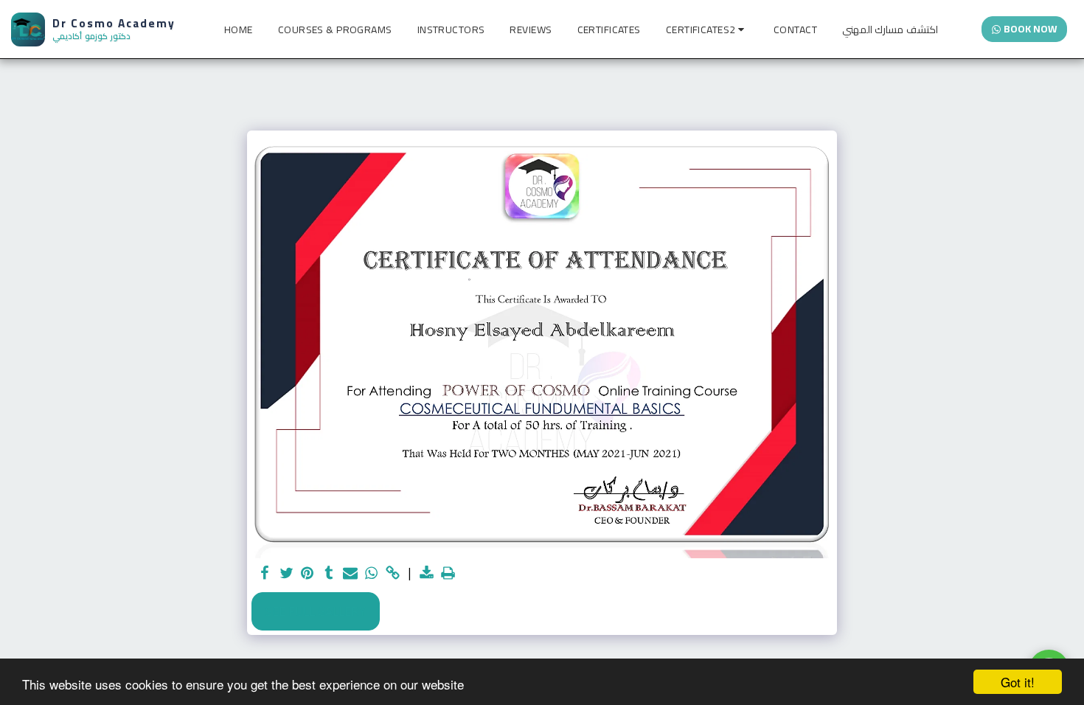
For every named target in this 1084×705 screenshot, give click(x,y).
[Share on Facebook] (265, 574)
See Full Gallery (315, 611)
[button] (707, 29)
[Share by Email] (350, 574)
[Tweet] (286, 574)
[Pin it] (308, 574)
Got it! (1018, 682)
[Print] (448, 574)
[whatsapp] (371, 574)
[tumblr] (329, 574)
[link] (392, 574)
